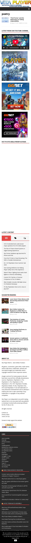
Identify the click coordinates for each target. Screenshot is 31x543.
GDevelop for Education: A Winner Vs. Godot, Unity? (15, 499)
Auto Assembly (5, 438)
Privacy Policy (5, 414)
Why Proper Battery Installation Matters (12, 516)
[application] (15, 42)
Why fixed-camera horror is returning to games (14, 478)
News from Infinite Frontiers (13, 470)
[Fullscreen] (27, 48)
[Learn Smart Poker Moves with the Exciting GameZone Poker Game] (5, 302)
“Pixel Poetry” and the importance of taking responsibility (17, 19)
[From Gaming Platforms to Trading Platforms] (5, 333)
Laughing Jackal (6, 445)
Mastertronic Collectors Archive (10, 447)
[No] (29, 537)
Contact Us (5, 412)
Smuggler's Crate (6, 456)
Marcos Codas (24, 23)
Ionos (3, 443)
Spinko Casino (5, 458)
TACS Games (5, 461)
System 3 (4, 459)
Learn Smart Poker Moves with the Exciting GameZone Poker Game (19, 300)
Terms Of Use (6, 416)
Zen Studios (5, 466)
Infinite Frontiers (6, 442)
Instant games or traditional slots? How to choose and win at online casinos (19, 339)
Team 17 (4, 463)
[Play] (4, 48)
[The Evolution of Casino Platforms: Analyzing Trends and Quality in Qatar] (5, 323)
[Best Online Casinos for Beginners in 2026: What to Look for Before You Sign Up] (5, 312)
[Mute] (24, 48)
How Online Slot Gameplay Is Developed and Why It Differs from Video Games (19, 349)
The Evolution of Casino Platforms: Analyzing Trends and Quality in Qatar (19, 321)
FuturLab (4, 440)
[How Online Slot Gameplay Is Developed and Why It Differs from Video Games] (5, 351)
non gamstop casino (7, 449)
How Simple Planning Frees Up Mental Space (13, 519)
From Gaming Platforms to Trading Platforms (18, 330)
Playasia (4, 452)
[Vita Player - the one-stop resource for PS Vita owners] (15, 6)
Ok (15, 540)
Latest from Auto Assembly (12, 503)
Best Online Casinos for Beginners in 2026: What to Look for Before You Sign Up (18, 310)
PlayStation (5, 454)
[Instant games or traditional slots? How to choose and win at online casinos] (5, 341)
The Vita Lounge (6, 465)
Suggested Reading (9, 295)
